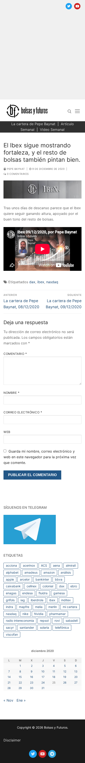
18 (53, 677)
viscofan (12, 634)
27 (75, 682)
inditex (66, 600)
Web (6, 432)
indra (9, 607)
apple (10, 579)
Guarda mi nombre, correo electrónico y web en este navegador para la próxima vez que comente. (39, 457)
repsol (44, 620)
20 (76, 677)
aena (56, 565)
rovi (57, 620)
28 (9, 688)
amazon (49, 572)
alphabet (12, 572)
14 (9, 677)
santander (27, 627)
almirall (71, 565)
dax (32, 282)
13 (75, 671)
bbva (58, 579)
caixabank (13, 586)
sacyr (10, 627)
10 (42, 671)
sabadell (72, 620)
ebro (73, 586)
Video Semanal (52, 129)
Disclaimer (12, 740)
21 (9, 682)
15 (20, 677)
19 (64, 677)
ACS (44, 565)
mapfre (24, 607)
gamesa (59, 593)
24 (43, 682)
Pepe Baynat (15, 168)
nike (25, 614)
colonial (47, 586)
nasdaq (52, 282)
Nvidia (38, 614)
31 (42, 688)
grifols (10, 600)
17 (43, 677)
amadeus (30, 572)
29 (20, 688)
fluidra (43, 593)
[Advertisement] (42, 57)
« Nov (8, 700)
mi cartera (70, 607)
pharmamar (57, 614)
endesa (27, 593)
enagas (11, 593)
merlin (52, 607)
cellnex (32, 586)
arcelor (25, 579)
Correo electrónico (22, 412)
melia (38, 607)
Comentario (15, 353)
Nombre (11, 392)
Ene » (21, 700)
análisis (66, 572)
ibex (40, 282)
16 (31, 677)
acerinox (29, 565)
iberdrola (37, 600)
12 (64, 671)
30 (31, 688)
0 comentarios (17, 173)
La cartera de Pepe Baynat (33, 124)
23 (31, 682)
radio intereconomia (20, 620)
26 (64, 682)
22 (20, 682)
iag (22, 600)
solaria (44, 627)
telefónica (62, 627)
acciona (11, 565)
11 (54, 671)
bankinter (42, 579)
